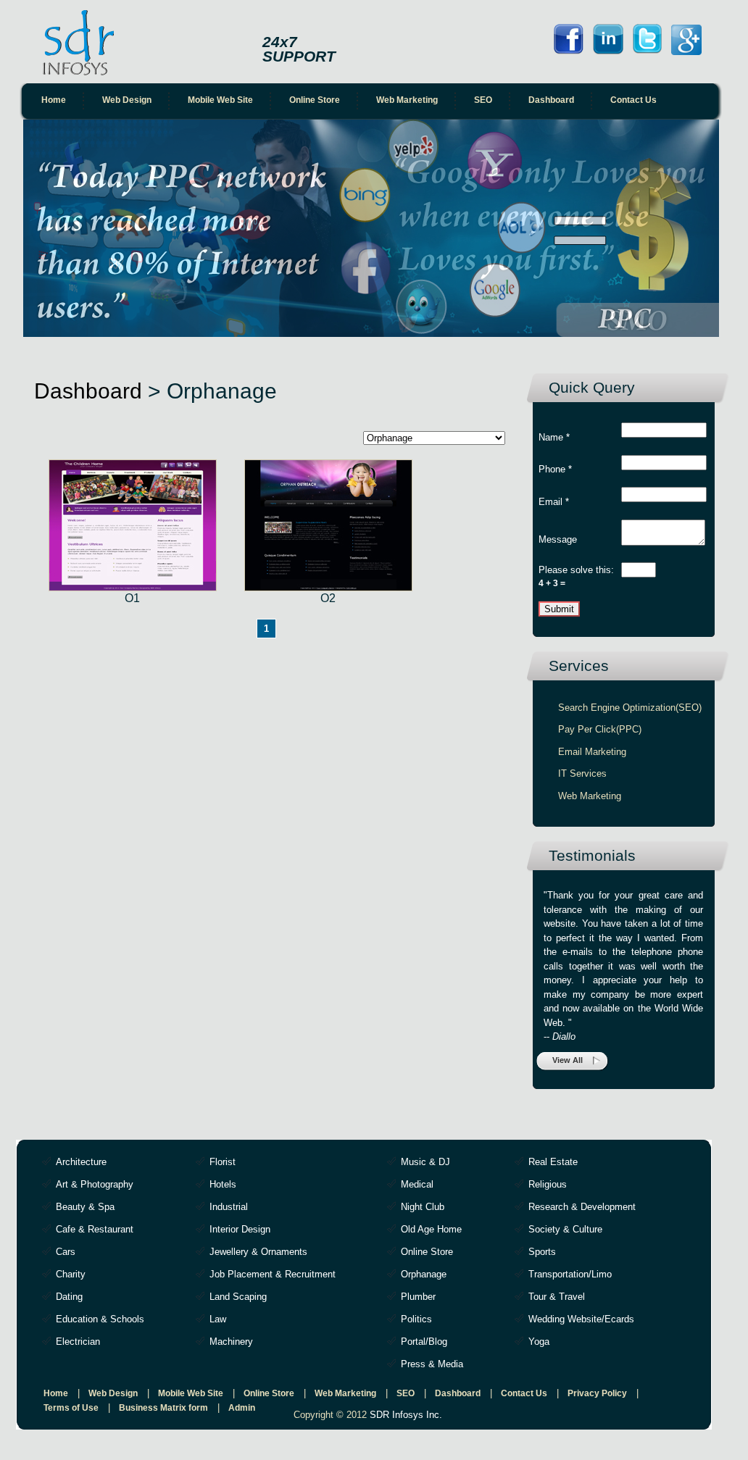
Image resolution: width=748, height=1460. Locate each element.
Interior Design (239, 1229)
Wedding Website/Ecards (581, 1319)
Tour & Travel (556, 1296)
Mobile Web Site (220, 100)
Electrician (78, 1341)
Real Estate (553, 1161)
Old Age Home (431, 1229)
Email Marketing (592, 751)
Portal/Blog (424, 1341)
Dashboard (551, 100)
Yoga (538, 1341)
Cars (65, 1251)
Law (217, 1319)
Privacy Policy (597, 1393)
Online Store (314, 100)
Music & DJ (425, 1161)
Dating (69, 1296)
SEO (483, 100)
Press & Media (432, 1364)
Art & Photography (94, 1184)
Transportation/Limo (570, 1274)
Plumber (418, 1296)
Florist (222, 1161)
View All (567, 1060)
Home (53, 100)
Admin (241, 1408)
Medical (417, 1184)
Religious (547, 1184)
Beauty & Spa (85, 1206)
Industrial (228, 1206)
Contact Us (633, 100)
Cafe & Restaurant (94, 1229)
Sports (542, 1251)
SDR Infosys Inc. (406, 1414)
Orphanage (423, 1274)
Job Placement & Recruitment (272, 1274)
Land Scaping (238, 1296)
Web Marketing (407, 100)
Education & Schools (100, 1319)
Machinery (231, 1341)
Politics (416, 1319)
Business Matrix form (163, 1408)
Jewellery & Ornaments (258, 1251)
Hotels (222, 1184)
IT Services (582, 773)
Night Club (422, 1206)
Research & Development (582, 1206)
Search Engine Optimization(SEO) (630, 707)
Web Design (126, 100)
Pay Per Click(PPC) (599, 729)
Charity (71, 1274)
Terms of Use (71, 1408)
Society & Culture (565, 1229)
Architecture (81, 1161)
